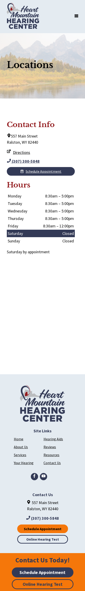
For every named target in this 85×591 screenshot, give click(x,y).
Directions (21, 152)
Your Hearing (24, 462)
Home (18, 439)
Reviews (50, 447)
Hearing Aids (53, 439)
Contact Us (52, 462)
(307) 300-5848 (25, 161)
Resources (51, 455)
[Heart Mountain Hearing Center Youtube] (43, 476)
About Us (21, 447)
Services (20, 455)
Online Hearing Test (42, 539)
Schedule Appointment (43, 171)
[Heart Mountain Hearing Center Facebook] (34, 476)
